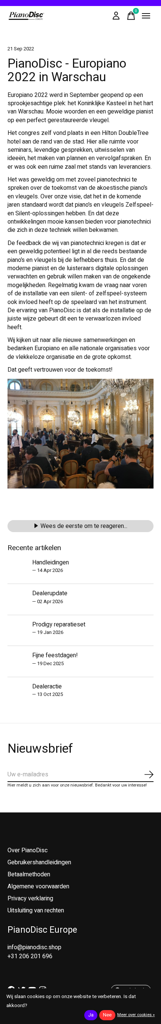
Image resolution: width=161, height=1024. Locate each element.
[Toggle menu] (146, 15)
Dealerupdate (49, 593)
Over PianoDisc (27, 850)
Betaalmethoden (28, 874)
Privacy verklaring (30, 898)
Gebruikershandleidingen (39, 862)
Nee (107, 1015)
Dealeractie (47, 686)
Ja (91, 1015)
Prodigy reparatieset (58, 624)
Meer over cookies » (136, 1015)
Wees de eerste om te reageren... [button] (83, 526)
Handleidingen (50, 562)
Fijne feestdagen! (55, 655)
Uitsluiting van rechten (35, 910)
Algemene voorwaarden (38, 886)
